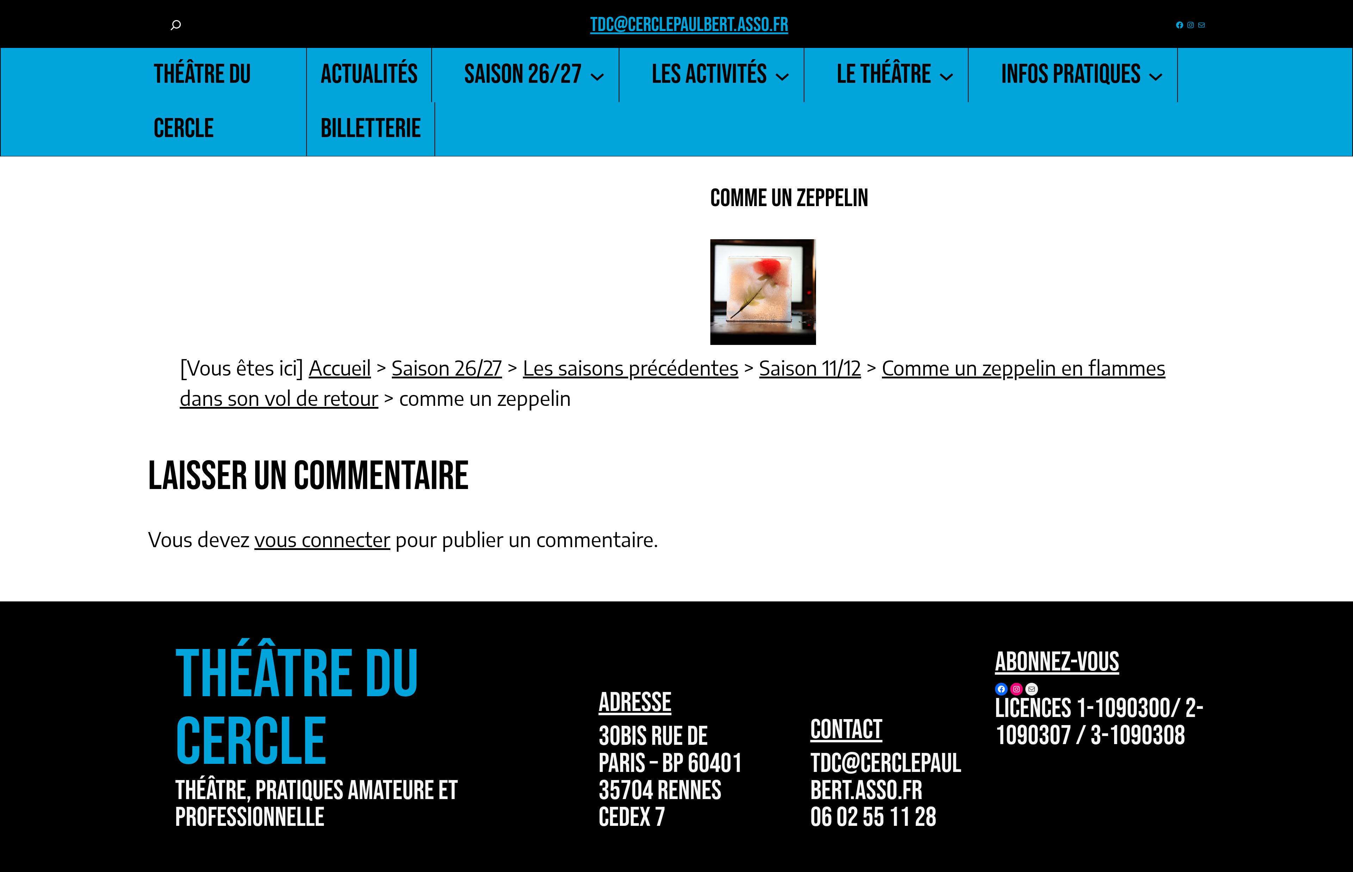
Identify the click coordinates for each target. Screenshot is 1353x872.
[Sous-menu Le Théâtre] (946, 75)
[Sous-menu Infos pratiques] (1156, 75)
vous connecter (322, 539)
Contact (846, 730)
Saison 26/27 (447, 367)
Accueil (340, 367)
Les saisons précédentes (631, 367)
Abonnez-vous (1057, 662)
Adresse (635, 703)
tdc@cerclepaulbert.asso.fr (689, 25)
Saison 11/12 (810, 367)
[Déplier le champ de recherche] (176, 25)
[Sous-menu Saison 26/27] (597, 75)
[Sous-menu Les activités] (782, 75)
